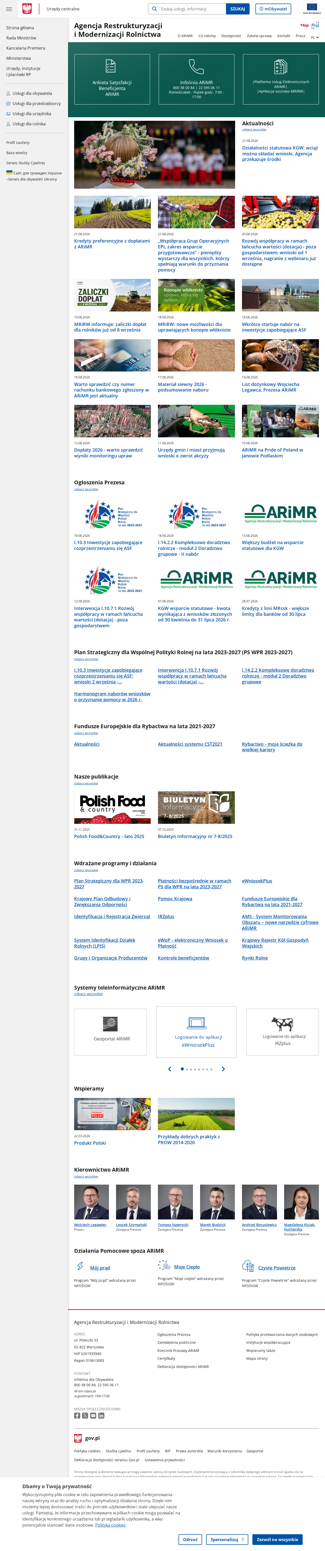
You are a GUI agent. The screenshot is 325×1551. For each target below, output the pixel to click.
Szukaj (238, 9)
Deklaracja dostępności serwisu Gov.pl (106, 1459)
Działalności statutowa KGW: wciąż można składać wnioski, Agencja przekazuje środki (280, 153)
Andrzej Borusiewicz (259, 1224)
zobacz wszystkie (254, 129)
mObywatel (275, 10)
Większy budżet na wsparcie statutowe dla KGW (272, 545)
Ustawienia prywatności (165, 1459)
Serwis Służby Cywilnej (25, 162)
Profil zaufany (17, 142)
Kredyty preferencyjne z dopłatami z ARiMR (112, 244)
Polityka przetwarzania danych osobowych (282, 1334)
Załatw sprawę (259, 35)
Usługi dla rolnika (29, 124)
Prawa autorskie (189, 1451)
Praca (300, 35)
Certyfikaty (166, 1358)
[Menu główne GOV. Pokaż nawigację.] (9, 9)
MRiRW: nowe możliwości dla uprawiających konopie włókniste (194, 327)
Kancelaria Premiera (25, 48)
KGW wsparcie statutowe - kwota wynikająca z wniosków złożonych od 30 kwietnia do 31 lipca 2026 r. (195, 614)
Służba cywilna (118, 1451)
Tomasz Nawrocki (173, 1224)
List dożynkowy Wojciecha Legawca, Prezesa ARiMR (270, 387)
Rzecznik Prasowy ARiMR (178, 1350)
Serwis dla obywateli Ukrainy (34, 176)
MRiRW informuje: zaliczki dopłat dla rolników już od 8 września (110, 327)
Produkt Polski (90, 1143)
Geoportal (255, 1451)
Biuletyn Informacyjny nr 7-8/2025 (195, 836)
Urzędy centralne (63, 9)
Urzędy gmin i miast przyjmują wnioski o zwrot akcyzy (191, 453)
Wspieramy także (260, 1350)
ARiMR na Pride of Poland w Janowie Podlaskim (272, 453)
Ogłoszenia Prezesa (173, 1334)
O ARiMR (185, 35)
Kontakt (283, 35)
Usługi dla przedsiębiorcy (36, 103)
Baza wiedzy (16, 152)
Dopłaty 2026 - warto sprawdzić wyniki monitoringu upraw (108, 453)
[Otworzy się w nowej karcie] (77, 1415)
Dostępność (231, 35)
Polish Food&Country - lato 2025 (109, 836)
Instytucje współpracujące (268, 1342)
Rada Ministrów (21, 38)
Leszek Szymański (131, 1224)
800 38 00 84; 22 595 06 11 (96, 1384)
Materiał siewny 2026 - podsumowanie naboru (183, 387)
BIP (167, 1451)
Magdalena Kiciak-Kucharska (300, 1227)
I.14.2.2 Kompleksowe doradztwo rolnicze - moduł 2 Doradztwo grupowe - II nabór (194, 548)
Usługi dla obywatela (32, 93)
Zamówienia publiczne (176, 1342)
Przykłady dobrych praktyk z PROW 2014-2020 (189, 1139)
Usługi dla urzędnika (31, 113)
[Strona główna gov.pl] (28, 8)
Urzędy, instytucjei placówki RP (23, 71)
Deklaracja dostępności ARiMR (183, 1366)
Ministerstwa (18, 58)
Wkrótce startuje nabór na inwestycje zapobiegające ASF (274, 327)
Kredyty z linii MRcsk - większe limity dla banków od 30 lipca (275, 611)
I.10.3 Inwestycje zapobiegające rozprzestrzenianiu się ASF (108, 545)
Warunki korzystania (224, 1451)
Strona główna (25, 28)
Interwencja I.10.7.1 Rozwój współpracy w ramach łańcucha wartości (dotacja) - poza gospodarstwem (108, 617)
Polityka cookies (87, 1451)
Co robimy (207, 35)
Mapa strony (257, 1358)
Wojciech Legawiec (90, 1224)
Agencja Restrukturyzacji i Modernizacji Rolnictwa (118, 30)
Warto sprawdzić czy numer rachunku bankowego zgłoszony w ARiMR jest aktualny (111, 390)
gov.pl (92, 1438)
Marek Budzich (213, 1224)
